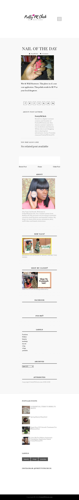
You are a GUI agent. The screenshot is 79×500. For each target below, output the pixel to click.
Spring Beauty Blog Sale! (38, 417)
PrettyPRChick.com (45, 497)
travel (24, 344)
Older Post (56, 167)
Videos (24, 337)
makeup (25, 341)
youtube (25, 350)
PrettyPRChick (34, 53)
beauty (24, 339)
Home (40, 167)
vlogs (24, 348)
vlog (23, 346)
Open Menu (59, 19)
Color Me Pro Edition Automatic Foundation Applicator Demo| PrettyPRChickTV (41, 439)
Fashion (25, 334)
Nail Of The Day (39, 48)
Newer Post (23, 167)
